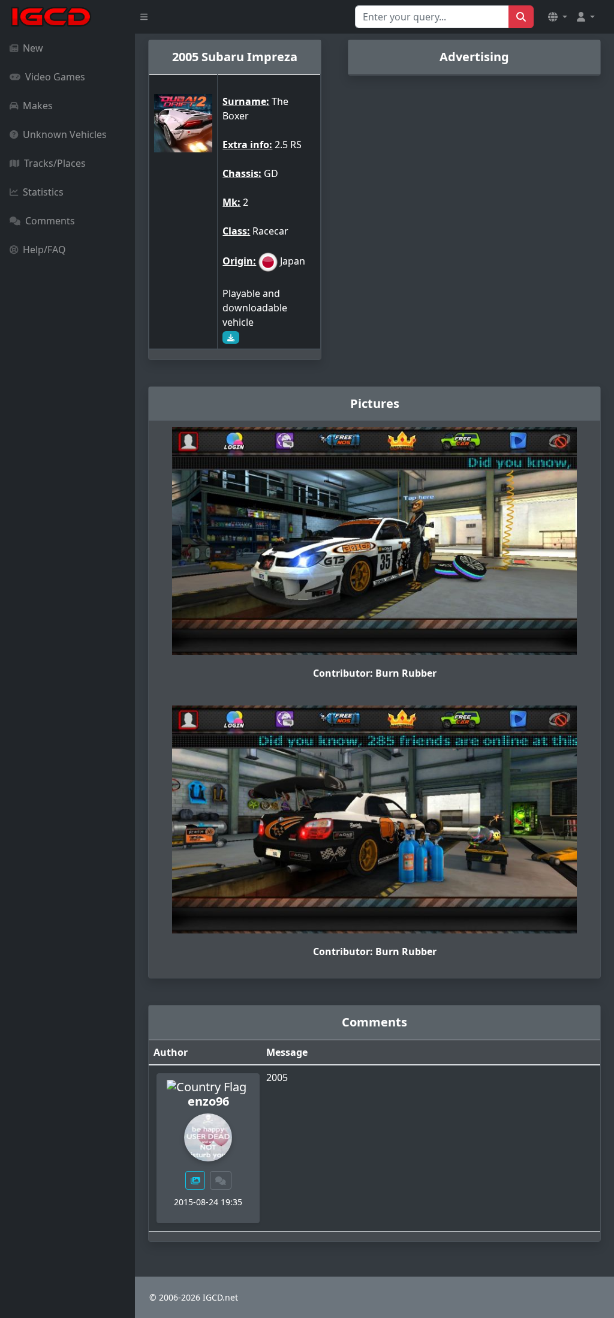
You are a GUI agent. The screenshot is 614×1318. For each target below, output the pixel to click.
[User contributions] (195, 1180)
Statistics (43, 192)
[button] (557, 17)
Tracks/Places (55, 163)
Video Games (55, 76)
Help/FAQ (44, 249)
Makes (38, 105)
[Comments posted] (220, 1180)
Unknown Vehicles (65, 134)
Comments (50, 220)
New (33, 48)
